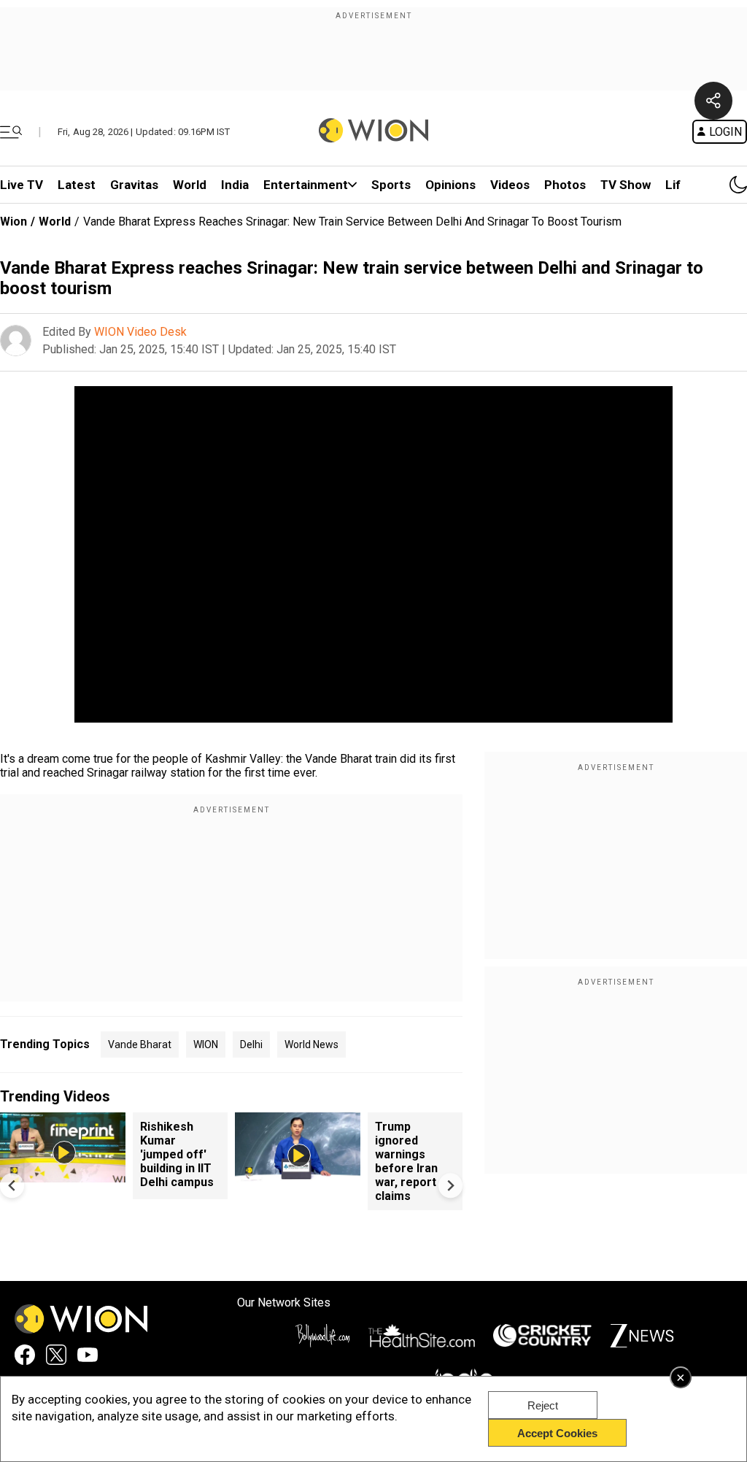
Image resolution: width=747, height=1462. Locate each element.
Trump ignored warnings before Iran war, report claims (406, 1161)
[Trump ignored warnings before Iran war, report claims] (297, 1175)
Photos (565, 184)
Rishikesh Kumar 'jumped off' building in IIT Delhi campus (177, 1154)
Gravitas (134, 184)
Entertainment (305, 184)
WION (205, 1044)
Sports (391, 184)
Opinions (450, 184)
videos (510, 184)
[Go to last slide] (12, 1186)
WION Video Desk (140, 332)
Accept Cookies (557, 1433)
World (189, 184)
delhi (251, 1044)
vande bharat (139, 1044)
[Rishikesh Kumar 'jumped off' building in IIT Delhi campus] (62, 1175)
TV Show (625, 184)
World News (311, 1044)
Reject (542, 1405)
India (235, 184)
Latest (77, 184)
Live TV (21, 184)
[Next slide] (450, 1186)
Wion (13, 221)
